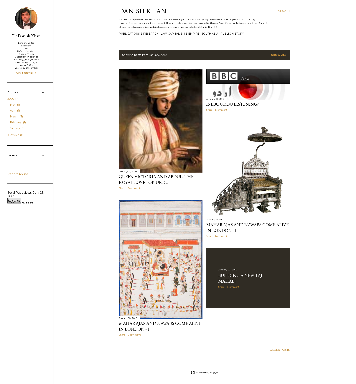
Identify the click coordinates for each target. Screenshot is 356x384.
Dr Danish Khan (26, 36)
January (17, 128)
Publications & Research (139, 33)
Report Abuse (17, 174)
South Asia (210, 33)
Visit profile (26, 73)
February (17, 122)
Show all (278, 55)
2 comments (134, 334)
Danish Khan (142, 11)
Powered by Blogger (207, 372)
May (14, 104)
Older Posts (280, 349)
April (14, 110)
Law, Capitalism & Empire (180, 33)
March (16, 116)
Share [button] (122, 188)
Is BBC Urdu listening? (232, 104)
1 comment (221, 109)
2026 (12, 98)
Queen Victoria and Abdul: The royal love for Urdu (156, 179)
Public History (232, 33)
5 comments (134, 188)
